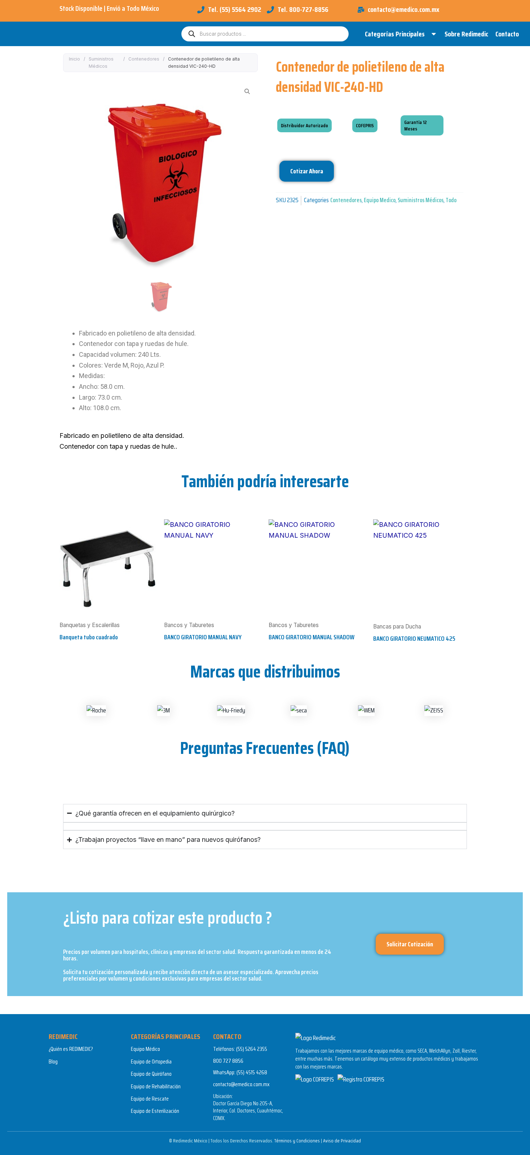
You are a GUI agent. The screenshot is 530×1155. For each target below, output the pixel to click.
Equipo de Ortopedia (151, 1061)
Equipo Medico (380, 200)
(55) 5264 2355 (251, 1048)
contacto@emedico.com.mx (241, 1084)
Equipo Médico (145, 1048)
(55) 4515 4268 (252, 1072)
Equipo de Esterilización (155, 1110)
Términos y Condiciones (297, 1141)
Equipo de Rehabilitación (156, 1086)
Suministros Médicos (101, 62)
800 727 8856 (228, 1060)
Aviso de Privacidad (342, 1141)
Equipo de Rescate (150, 1098)
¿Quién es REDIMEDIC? (71, 1048)
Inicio (74, 59)
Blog (53, 1061)
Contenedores (143, 59)
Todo (451, 200)
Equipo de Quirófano (151, 1073)
